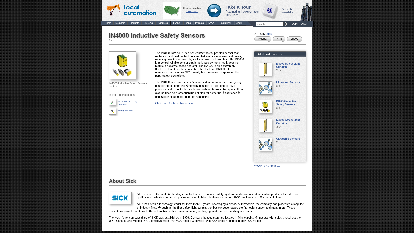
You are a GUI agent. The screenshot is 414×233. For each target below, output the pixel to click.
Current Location (192, 8)
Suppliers (163, 23)
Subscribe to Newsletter (288, 11)
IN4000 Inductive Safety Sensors (286, 103)
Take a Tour (238, 7)
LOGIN (304, 23)
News (211, 23)
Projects (199, 23)
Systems (148, 23)
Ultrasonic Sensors (288, 82)
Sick (269, 33)
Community (225, 23)
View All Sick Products (267, 165)
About (239, 23)
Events (176, 23)
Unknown (192, 11)
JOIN (295, 23)
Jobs (188, 23)
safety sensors (126, 110)
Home (108, 23)
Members (120, 23)
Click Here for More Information (174, 103)
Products (134, 23)
